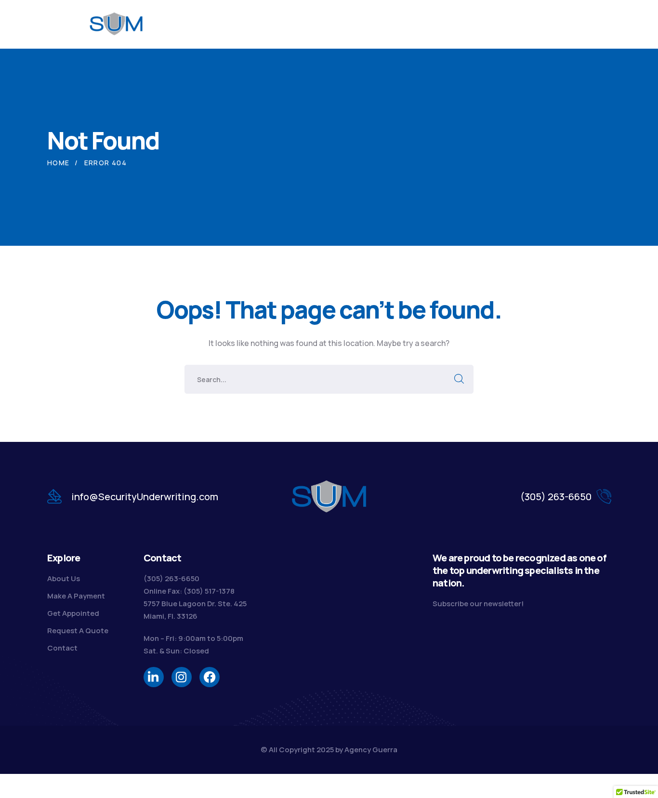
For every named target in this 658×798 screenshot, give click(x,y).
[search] (568, 24)
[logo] (117, 23)
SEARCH (459, 379)
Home (58, 162)
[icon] (154, 677)
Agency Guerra (370, 750)
